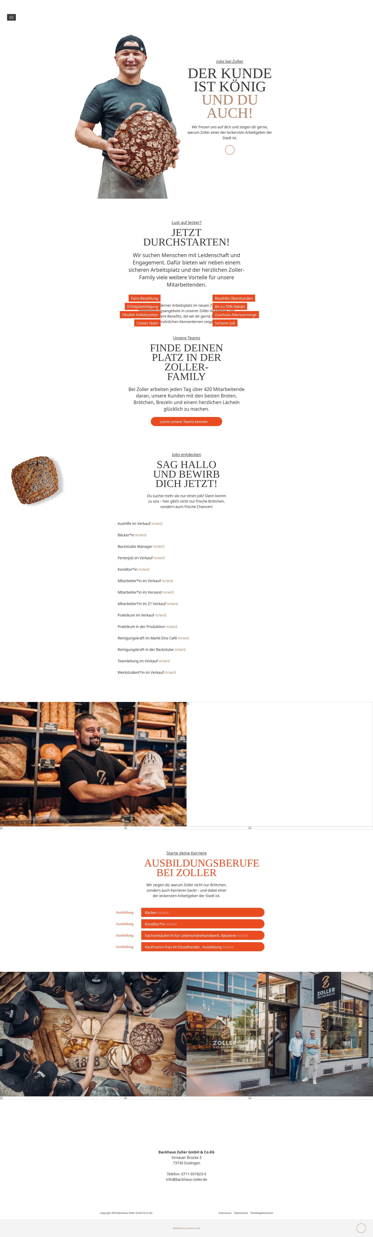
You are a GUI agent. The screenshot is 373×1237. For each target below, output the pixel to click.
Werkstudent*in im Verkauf (147, 672)
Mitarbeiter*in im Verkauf (145, 580)
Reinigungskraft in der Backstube (151, 649)
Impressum (225, 1213)
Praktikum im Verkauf (142, 615)
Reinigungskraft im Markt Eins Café (153, 637)
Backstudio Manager (141, 546)
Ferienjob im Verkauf (141, 557)
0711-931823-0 (193, 1173)
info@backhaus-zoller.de (186, 1179)
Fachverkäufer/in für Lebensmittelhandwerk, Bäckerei (196, 935)
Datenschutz (241, 1213)
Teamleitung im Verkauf (144, 660)
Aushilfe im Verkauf (140, 523)
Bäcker (156, 912)
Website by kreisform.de (186, 1228)
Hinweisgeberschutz (261, 1213)
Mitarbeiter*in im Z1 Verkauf (148, 603)
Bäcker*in (132, 534)
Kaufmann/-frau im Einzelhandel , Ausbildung (189, 946)
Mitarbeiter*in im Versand (146, 592)
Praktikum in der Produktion (147, 626)
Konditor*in (133, 569)
